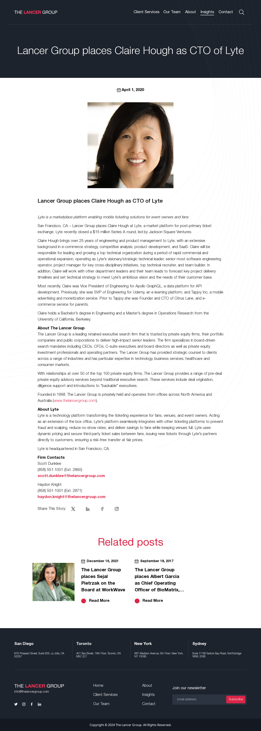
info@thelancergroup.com (31, 692)
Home (98, 685)
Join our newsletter (189, 688)
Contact (226, 12)
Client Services (146, 12)
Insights (207, 12)
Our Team (172, 12)
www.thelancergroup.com (75, 401)
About (190, 12)
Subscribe (236, 699)
